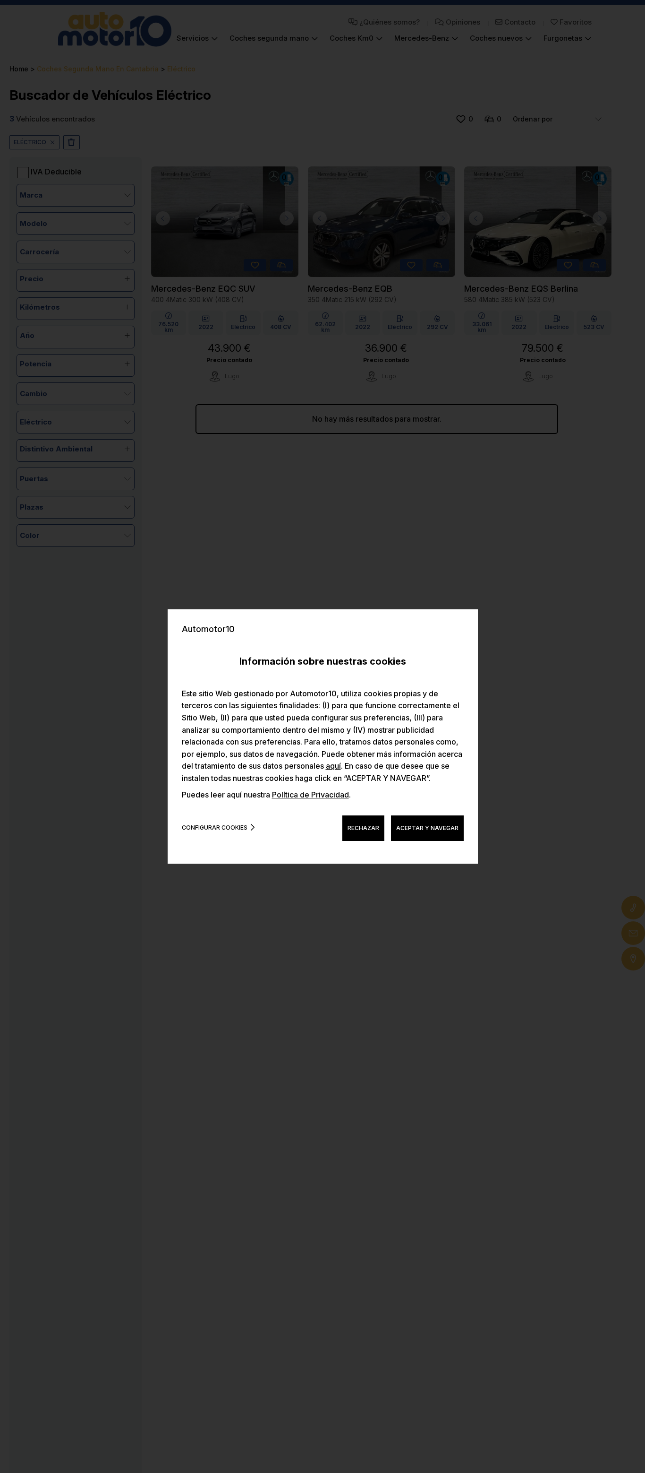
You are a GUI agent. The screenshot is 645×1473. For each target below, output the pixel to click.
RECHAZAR (363, 828)
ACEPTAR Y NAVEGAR (427, 828)
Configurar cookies (214, 827)
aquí (333, 766)
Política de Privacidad (310, 794)
